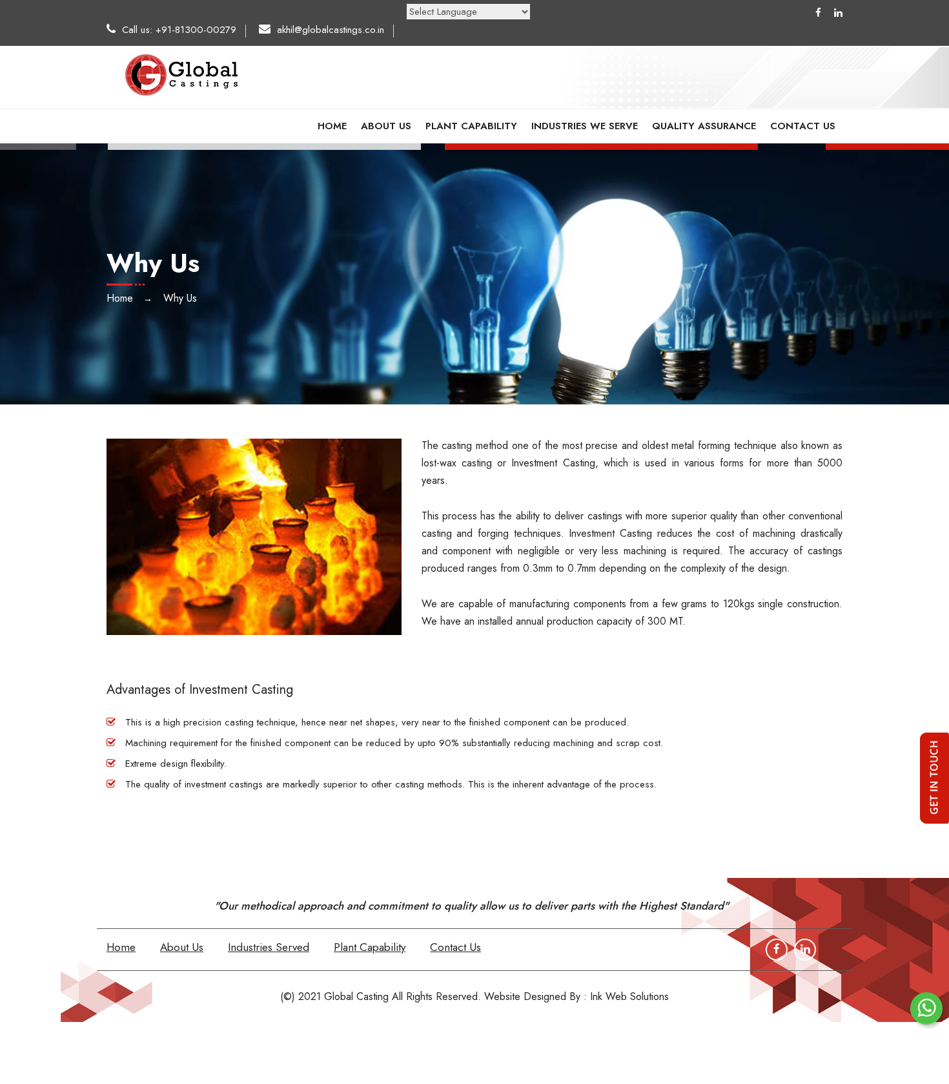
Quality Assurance (704, 126)
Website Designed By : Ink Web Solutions (576, 996)
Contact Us (802, 126)
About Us (386, 126)
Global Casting (356, 996)
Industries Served (268, 947)
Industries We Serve (584, 126)
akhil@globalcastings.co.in (330, 30)
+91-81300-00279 (196, 30)
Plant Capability (471, 126)
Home (332, 126)
